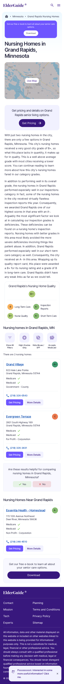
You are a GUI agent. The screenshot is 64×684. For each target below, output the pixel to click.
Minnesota (17, 16)
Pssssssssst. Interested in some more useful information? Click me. (34, 673)
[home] (14, 5)
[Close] (57, 673)
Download (31, 33)
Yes (24, 484)
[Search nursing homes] (52, 5)
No (43, 484)
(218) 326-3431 (18, 447)
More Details (34, 402)
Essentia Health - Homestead (25, 510)
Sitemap (38, 622)
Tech (6, 616)
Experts (8, 622)
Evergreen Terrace (18, 416)
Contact (8, 603)
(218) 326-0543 (18, 395)
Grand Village (15, 364)
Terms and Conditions (46, 609)
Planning (38, 603)
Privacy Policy (41, 616)
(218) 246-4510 (18, 541)
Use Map (32, 80)
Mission (8, 609)
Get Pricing (29, 123)
